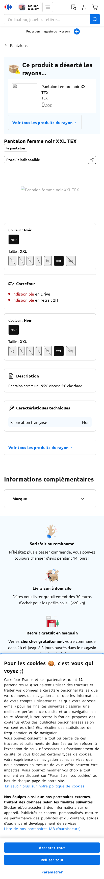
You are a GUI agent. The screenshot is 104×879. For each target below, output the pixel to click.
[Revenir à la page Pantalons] (6, 45)
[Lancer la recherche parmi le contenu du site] (95, 19)
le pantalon (15, 148)
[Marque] (82, 499)
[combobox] (52, 19)
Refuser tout (52, 859)
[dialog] (52, 766)
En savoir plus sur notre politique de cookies (44, 786)
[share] (92, 160)
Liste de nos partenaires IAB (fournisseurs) (42, 828)
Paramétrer (52, 872)
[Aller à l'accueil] (8, 7)
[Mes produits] (73, 7)
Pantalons (19, 45)
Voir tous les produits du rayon (42, 122)
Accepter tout (52, 847)
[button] (47, 7)
